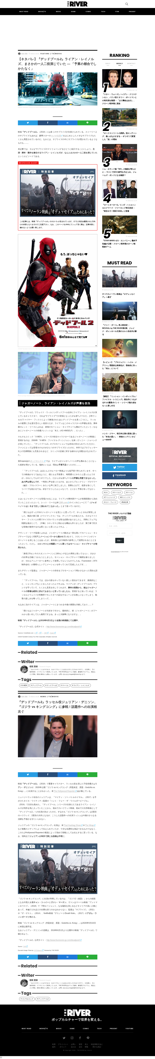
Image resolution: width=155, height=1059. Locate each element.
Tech (103, 12)
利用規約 (53, 1045)
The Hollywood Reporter (64, 791)
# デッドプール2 (51, 685)
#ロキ (106, 492)
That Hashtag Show (72, 825)
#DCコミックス (125, 497)
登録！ (119, 540)
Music (58, 12)
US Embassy (38, 950)
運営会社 (80, 1045)
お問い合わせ (73, 1045)
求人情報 (86, 1045)
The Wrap (89, 825)
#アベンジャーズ (109, 497)
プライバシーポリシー (63, 1045)
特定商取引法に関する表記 (97, 1045)
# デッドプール (36, 685)
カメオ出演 (56, 136)
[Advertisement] (77, 30)
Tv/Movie (57, 54)
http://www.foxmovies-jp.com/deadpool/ (63, 627)
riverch (89, 1050)
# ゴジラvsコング (27, 999)
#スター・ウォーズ (110, 502)
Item (117, 12)
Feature (44, 54)
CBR (45, 633)
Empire (52, 633)
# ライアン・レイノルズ (80, 685)
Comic (88, 12)
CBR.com (63, 502)
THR (24, 946)
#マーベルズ (117, 492)
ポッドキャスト (37, 461)
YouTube (129, 1029)
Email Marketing (115, 551)
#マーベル (129, 492)
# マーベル (64, 685)
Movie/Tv (42, 12)
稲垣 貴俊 (24, 54)
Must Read (23, 12)
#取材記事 (124, 502)
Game (73, 12)
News (43, 697)
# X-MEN (24, 685)
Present (132, 12)
